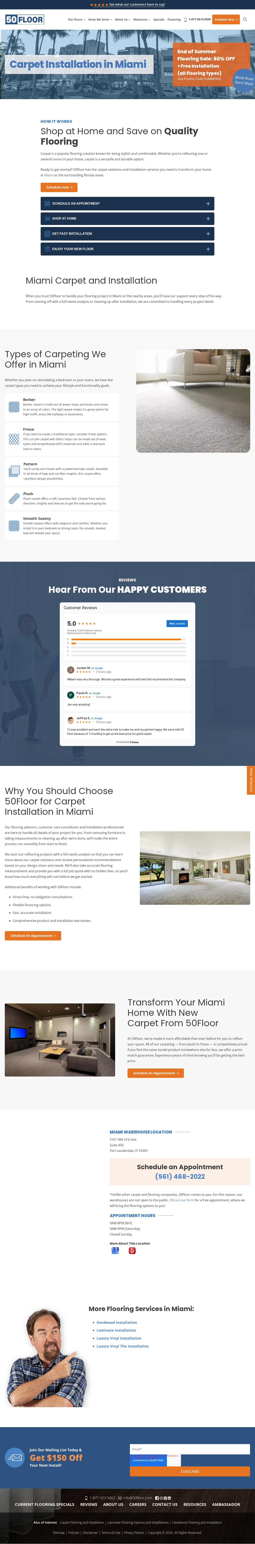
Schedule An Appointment (31, 935)
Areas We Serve (98, 19)
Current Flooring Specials (44, 1504)
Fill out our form (182, 1200)
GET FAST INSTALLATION (72, 233)
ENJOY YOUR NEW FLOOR (73, 249)
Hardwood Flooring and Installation (197, 1522)
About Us (121, 19)
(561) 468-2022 (180, 1176)
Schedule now (224, 19)
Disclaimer (90, 1532)
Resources (140, 19)
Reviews (88, 1504)
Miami (48, 175)
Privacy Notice (134, 1532)
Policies (73, 1532)
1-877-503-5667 (102, 1497)
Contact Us (165, 1504)
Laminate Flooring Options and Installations (138, 1522)
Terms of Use (111, 1532)
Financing (174, 19)
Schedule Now (250, 780)
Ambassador (226, 1504)
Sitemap (59, 1532)
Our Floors (75, 19)
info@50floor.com (137, 1497)
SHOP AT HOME (64, 218)
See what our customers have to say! (137, 4)
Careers (137, 1504)
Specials (158, 19)
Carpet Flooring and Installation (82, 1522)
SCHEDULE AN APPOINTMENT (76, 203)
